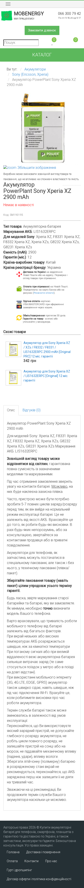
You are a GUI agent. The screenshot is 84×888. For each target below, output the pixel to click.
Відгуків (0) (32, 410)
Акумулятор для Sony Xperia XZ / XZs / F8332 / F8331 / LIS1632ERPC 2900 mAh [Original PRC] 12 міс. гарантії (47, 349)
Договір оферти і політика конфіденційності (39, 879)
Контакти (31, 861)
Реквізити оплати (44, 292)
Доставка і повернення (43, 852)
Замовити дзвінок (42, 30)
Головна (13, 852)
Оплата (12, 861)
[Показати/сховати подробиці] (73, 42)
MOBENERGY (29, 15)
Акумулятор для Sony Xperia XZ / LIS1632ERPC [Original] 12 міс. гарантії (47, 376)
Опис (11, 410)
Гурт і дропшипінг (19, 870)
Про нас (51, 861)
